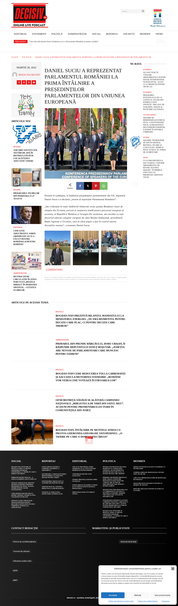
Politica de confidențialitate (148, 601)
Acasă (14, 57)
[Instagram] (24, 82)
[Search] (142, 11)
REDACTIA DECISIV (29, 74)
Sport (145, 157)
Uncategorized (149, 115)
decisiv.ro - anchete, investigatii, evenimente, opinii (89, 598)
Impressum (166, 601)
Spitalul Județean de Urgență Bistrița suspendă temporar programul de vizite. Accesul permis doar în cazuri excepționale (22, 486)
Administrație (20, 273)
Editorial (18, 227)
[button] (172, 568)
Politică (26, 57)
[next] (162, 41)
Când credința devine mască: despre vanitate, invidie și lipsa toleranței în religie (23, 495)
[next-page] (136, 183)
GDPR (15, 571)
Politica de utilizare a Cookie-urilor (121, 601)
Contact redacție (24, 528)
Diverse (17, 147)
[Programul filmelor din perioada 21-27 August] (26, 177)
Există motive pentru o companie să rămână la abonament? (51, 468)
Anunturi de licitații (128, 542)
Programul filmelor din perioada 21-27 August (26, 196)
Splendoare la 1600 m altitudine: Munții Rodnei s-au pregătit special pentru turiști (54, 475)
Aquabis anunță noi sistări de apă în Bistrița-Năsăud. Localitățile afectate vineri (25, 155)
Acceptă (113, 595)
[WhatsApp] (104, 186)
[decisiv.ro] (29, 15)
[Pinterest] (96, 186)
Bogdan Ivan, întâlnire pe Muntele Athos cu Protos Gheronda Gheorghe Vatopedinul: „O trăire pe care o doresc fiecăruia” (89, 433)
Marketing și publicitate (111, 528)
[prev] (158, 41)
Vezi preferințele (162, 595)
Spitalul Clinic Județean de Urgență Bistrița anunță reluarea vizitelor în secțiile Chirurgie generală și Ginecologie (23, 504)
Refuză (137, 595)
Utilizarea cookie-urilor (22, 561)
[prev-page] (131, 183)
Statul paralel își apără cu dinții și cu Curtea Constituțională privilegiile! (84, 486)
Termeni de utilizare (21, 551)
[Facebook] (19, 82)
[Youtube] (34, 82)
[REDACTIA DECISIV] (15, 74)
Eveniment (147, 69)
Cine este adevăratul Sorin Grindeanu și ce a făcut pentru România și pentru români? (84, 468)
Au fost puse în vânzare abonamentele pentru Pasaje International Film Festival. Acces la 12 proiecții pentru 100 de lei (154, 79)
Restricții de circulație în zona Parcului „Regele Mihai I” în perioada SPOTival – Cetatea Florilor (68, 41)
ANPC (15, 580)
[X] (29, 82)
